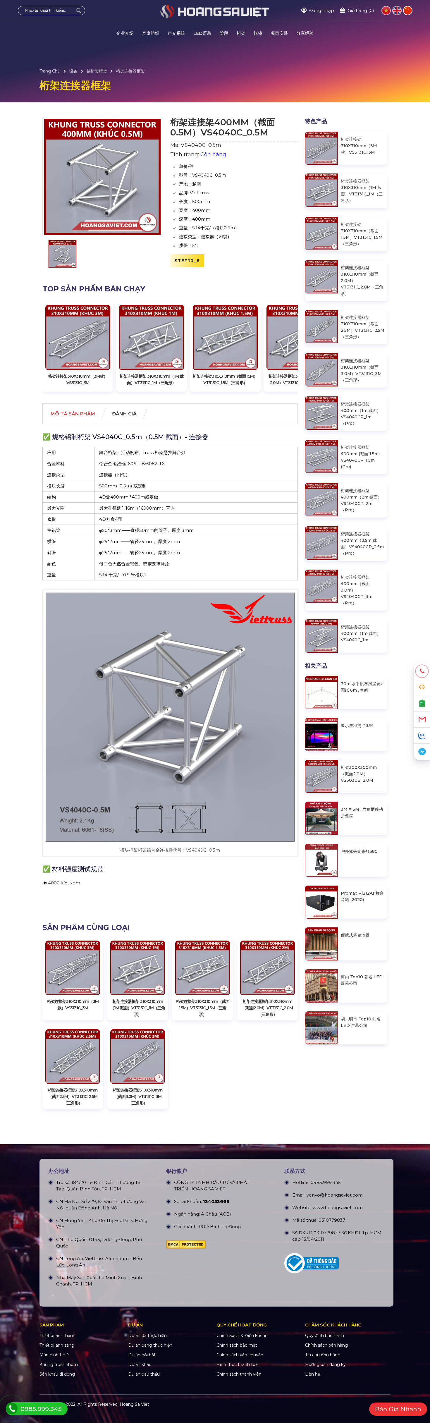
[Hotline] (422, 671)
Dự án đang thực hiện (150, 1345)
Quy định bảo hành (324, 1335)
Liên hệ (312, 1374)
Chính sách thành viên (239, 1374)
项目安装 (279, 33)
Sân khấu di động (57, 1374)
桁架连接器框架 (130, 71)
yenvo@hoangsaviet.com (335, 1195)
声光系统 (176, 33)
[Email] (422, 720)
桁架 (241, 33)
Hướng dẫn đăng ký (325, 1364)
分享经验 (305, 33)
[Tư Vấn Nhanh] (422, 687)
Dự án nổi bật (142, 1354)
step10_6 (187, 260)
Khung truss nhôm (58, 1364)
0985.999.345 (326, 1182)
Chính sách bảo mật (236, 1345)
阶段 (224, 33)
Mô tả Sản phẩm (73, 414)
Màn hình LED (54, 1354)
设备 (73, 71)
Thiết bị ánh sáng (56, 1345)
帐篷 (258, 33)
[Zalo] (422, 736)
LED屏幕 (202, 33)
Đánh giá (124, 414)
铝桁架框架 (97, 71)
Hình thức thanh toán (238, 1364)
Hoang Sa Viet (134, 1404)
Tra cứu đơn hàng (322, 1354)
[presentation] (53, 347)
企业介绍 (125, 33)
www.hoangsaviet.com (338, 1207)
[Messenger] (422, 752)
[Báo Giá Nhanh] (422, 703)
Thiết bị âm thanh (57, 1335)
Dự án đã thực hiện (147, 1335)
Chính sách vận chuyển (239, 1354)
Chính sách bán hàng (326, 1345)
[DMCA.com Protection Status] (186, 1246)
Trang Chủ (49, 71)
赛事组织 (150, 33)
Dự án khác (139, 1364)
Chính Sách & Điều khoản (242, 1335)
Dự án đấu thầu (144, 1374)
